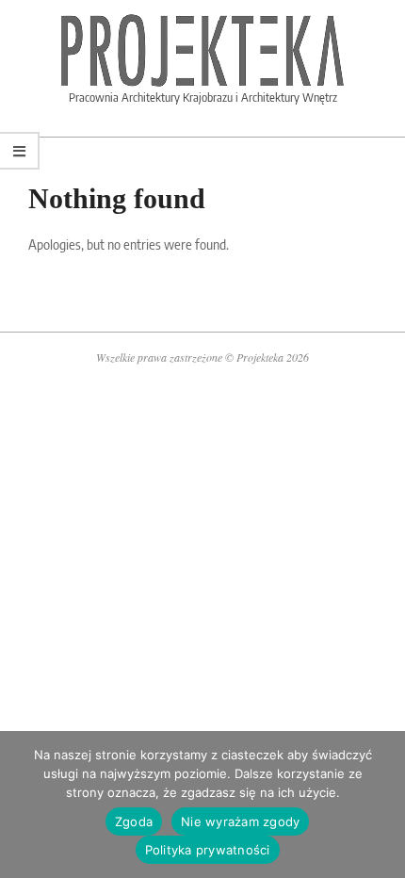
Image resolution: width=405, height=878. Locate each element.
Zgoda (134, 821)
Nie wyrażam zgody (240, 821)
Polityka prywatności (207, 849)
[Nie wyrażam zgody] (381, 804)
